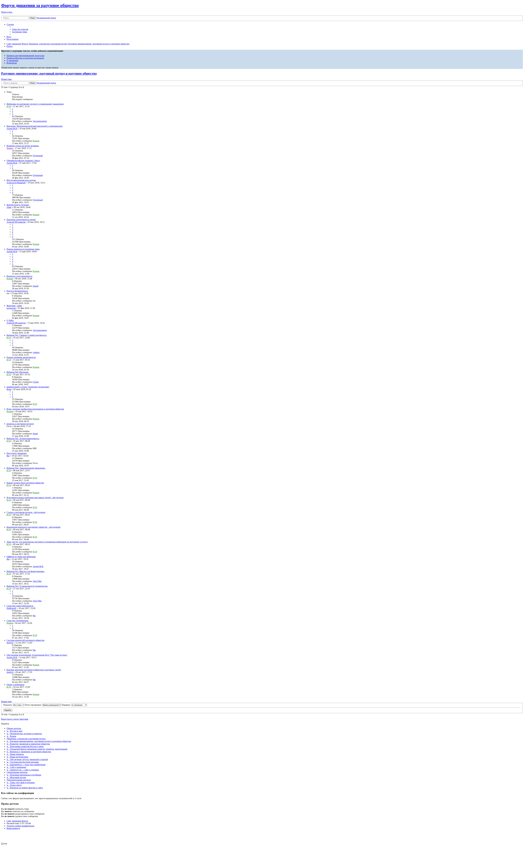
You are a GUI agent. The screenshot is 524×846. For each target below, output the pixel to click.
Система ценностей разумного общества (25, 640)
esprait (35, 286)
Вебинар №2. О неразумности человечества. (27, 586)
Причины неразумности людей (21, 219)
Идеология (12, 63)
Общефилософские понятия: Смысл (23, 160)
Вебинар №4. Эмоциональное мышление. (26, 468)
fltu (8, 456)
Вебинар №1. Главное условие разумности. (27, 335)
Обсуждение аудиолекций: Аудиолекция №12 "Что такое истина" (37, 655)
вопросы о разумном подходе (20, 424)
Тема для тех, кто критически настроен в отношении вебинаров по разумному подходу (47, 542)
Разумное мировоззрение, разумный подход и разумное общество (49, 73)
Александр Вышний (16, 183)
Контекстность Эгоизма (18, 205)
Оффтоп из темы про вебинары (21, 556)
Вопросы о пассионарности (19, 276)
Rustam (36, 141)
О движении (12, 60)
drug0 (35, 433)
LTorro (36, 382)
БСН (9, 106)
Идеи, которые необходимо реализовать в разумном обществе (35, 409)
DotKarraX (11, 608)
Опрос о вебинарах (15, 684)
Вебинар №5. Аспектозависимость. (23, 438)
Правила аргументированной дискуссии (25, 55)
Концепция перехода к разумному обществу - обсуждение (33, 527)
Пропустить (6, 12)
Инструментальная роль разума (21, 180)
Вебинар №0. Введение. (18, 372)
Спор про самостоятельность (20, 606)
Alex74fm (37, 581)
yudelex (36, 352)
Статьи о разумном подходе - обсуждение (26, 512)
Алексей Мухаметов (16, 222)
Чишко (10, 148)
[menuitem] (20, 29)
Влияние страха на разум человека (23, 146)
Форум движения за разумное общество (40, 5)
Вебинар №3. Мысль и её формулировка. (26, 571)
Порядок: (66, 705)
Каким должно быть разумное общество (25, 483)
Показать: (8, 705)
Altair (9, 207)
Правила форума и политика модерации (25, 58)
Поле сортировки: (33, 705)
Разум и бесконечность (17, 291)
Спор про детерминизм (17, 620)
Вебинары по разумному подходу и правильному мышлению (35, 104)
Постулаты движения (16, 453)
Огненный (38, 155)
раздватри (11, 308)
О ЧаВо (10, 320)
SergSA (10, 643)
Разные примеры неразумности (21, 357)
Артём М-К (12, 128)
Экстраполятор (40, 121)
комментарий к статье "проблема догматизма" (28, 387)
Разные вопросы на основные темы (23, 249)
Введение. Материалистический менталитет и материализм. (35, 126)
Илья (9, 389)
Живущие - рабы (14, 306)
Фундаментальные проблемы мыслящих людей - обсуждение (35, 497)
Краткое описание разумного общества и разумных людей (34, 670)
